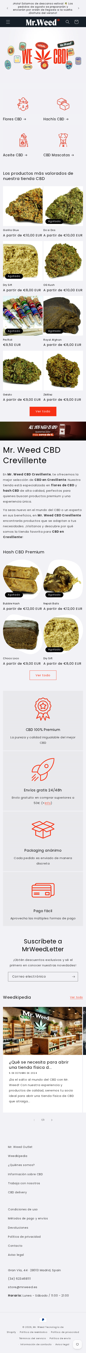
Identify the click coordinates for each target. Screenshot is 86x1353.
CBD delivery (17, 1192)
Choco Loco (11, 658)
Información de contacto (36, 1344)
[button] (8, 21)
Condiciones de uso (23, 1209)
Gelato (7, 394)
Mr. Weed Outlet (20, 1147)
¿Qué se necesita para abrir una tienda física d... (39, 1065)
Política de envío (60, 1338)
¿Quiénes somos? (21, 1165)
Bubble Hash (11, 603)
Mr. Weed (39, 1327)
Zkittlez (47, 394)
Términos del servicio (32, 1338)
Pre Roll (7, 339)
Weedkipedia (17, 1156)
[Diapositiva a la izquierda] (34, 1120)
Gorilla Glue (11, 230)
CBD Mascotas (56, 155)
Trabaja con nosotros (24, 1183)
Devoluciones (18, 1228)
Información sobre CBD (25, 1174)
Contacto (15, 1246)
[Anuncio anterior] (7, 8)
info (48, 803)
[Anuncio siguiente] (78, 8)
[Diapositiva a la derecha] (51, 1120)
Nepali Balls (51, 603)
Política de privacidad (24, 1237)
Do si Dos (49, 230)
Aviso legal (16, 1255)
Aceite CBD (13, 155)
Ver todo (43, 411)
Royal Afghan (52, 339)
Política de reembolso (33, 1332)
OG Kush (49, 285)
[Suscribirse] (73, 976)
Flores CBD (12, 119)
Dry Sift (7, 285)
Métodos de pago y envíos (28, 1218)
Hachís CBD (53, 119)
